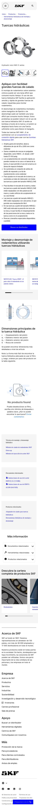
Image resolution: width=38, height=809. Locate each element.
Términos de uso (24, 794)
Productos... (22, 14)
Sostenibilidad (8, 694)
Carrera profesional (10, 707)
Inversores (9, 703)
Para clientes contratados (13, 755)
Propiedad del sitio (25, 798)
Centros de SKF (9, 731)
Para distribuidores (10, 759)
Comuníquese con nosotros (14, 735)
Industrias (6, 690)
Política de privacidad (9, 798)
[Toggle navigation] (5, 6)
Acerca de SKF (8, 678)
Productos (11, 14)
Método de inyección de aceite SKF (18, 453)
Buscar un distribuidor (19, 227)
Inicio (4, 14)
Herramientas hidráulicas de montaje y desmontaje (17, 18)
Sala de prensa (8, 711)
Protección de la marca (12, 747)
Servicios (6, 686)
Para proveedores (10, 751)
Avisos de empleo (9, 763)
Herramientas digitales (12, 727)
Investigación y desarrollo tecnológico (19, 699)
